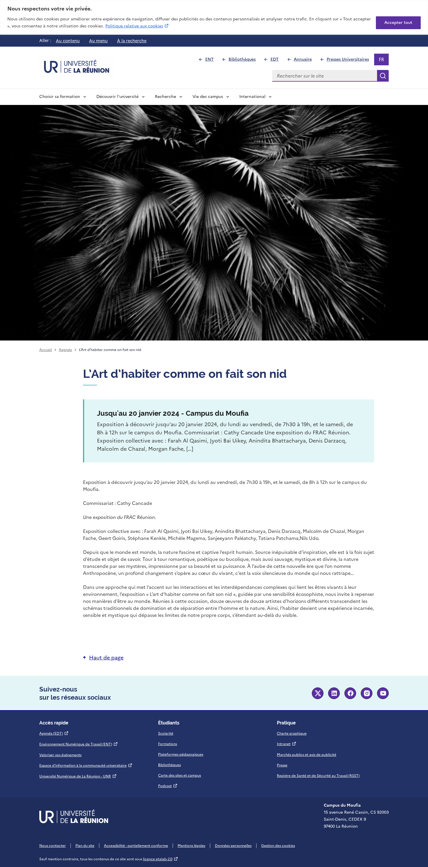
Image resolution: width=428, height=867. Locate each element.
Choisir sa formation (59, 97)
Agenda (65, 349)
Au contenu (68, 41)
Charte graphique (292, 733)
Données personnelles (233, 845)
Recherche (165, 97)
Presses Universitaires (350, 60)
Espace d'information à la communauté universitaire (85, 765)
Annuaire (305, 60)
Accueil (45, 349)
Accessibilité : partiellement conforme (136, 845)
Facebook (350, 693)
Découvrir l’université (117, 97)
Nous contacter (52, 845)
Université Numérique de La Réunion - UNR (78, 776)
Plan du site (84, 845)
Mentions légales (191, 845)
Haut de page (106, 657)
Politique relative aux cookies (137, 26)
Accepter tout (398, 23)
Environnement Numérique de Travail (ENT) (78, 744)
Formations (167, 744)
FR (384, 60)
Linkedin (334, 693)
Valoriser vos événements (60, 755)
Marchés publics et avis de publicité (306, 754)
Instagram (366, 693)
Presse (282, 765)
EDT (277, 60)
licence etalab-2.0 (160, 859)
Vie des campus (207, 97)
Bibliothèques (245, 60)
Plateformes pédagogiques (180, 754)
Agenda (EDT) (54, 733)
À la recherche (131, 41)
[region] (214, 17)
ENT (211, 60)
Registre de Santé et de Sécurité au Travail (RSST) (318, 775)
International (252, 97)
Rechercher (383, 76)
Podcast (168, 786)
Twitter (317, 693)
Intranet (286, 744)
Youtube (383, 693)
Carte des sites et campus (179, 775)
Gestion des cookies (278, 845)
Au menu (98, 41)
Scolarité (165, 733)
